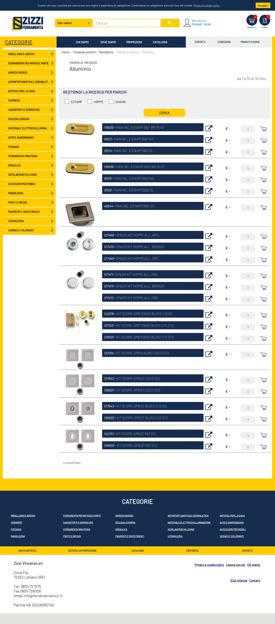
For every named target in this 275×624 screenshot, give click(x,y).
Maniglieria (15, 193)
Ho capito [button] (263, 5)
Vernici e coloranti (21, 230)
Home (66, 52)
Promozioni (134, 42)
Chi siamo (82, 42)
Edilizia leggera (18, 119)
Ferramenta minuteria (22, 156)
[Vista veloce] (208, 132)
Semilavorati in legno (22, 174)
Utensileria (16, 221)
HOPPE (98, 102)
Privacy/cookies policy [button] (207, 5)
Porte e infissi (17, 202)
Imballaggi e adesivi (21, 54)
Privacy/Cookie (250, 42)
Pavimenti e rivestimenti (23, 211)
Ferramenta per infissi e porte (28, 63)
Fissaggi (13, 146)
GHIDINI (120, 102)
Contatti (199, 42)
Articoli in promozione (82, 550)
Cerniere (14, 100)
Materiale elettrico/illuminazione (31, 128)
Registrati (197, 23)
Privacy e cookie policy (209, 565)
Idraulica (14, 165)
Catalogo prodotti (84, 52)
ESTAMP (76, 102)
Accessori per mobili (21, 184)
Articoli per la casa (21, 91)
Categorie (19, 42)
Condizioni (224, 42)
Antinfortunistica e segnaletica (30, 81)
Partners (192, 550)
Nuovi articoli (28, 550)
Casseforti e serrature (24, 109)
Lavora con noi (235, 565)
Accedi (207, 23)
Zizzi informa (238, 580)
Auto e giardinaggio (20, 137)
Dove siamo (108, 42)
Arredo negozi (17, 72)
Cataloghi (160, 42)
